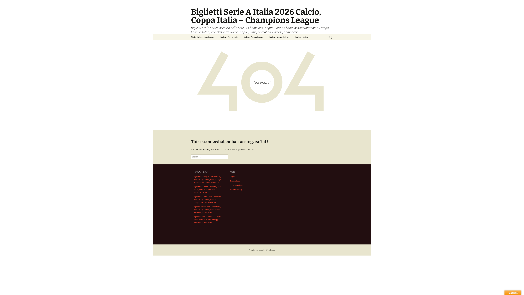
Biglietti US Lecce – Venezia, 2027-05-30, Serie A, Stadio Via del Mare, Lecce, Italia (207, 189)
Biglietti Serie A (301, 37)
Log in (232, 176)
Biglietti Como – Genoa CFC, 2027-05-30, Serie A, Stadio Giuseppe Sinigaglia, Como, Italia (207, 219)
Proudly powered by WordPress (262, 250)
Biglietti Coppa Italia (229, 37)
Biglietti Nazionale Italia (279, 37)
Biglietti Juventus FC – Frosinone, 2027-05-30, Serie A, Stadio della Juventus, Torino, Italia (207, 209)
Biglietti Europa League (253, 37)
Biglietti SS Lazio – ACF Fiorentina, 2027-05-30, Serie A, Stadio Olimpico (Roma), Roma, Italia (207, 199)
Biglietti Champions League (203, 37)
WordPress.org (236, 189)
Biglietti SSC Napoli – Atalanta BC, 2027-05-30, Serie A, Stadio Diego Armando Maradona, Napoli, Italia (207, 179)
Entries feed (235, 181)
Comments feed (236, 185)
